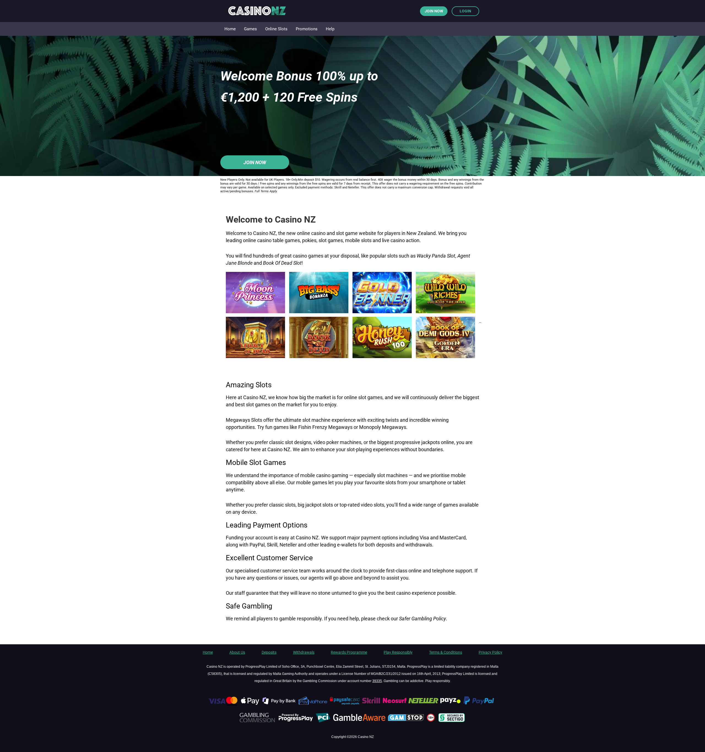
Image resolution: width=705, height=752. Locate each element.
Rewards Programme (349, 652)
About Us (237, 652)
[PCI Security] (323, 721)
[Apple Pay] (250, 704)
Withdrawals (303, 652)
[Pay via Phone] (313, 704)
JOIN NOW (434, 11)
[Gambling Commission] (257, 721)
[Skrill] (372, 704)
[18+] (431, 721)
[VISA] (222, 704)
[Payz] (451, 704)
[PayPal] (481, 704)
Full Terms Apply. (266, 191)
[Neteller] (423, 704)
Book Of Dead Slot (282, 263)
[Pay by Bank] (279, 704)
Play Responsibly (398, 652)
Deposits (269, 652)
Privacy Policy (490, 652)
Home (208, 652)
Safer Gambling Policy (422, 619)
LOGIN (465, 11)
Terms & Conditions (445, 652)
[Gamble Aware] (360, 721)
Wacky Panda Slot (436, 256)
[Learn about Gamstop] (406, 721)
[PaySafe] (345, 704)
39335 (377, 681)
